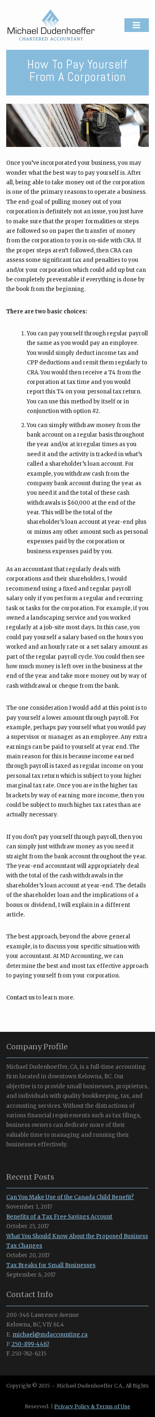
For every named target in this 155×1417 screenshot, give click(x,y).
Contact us (20, 997)
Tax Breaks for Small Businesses (50, 1265)
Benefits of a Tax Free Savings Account (59, 1216)
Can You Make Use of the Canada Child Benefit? (70, 1197)
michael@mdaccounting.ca (50, 1334)
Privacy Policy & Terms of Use (92, 1406)
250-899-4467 (30, 1344)
